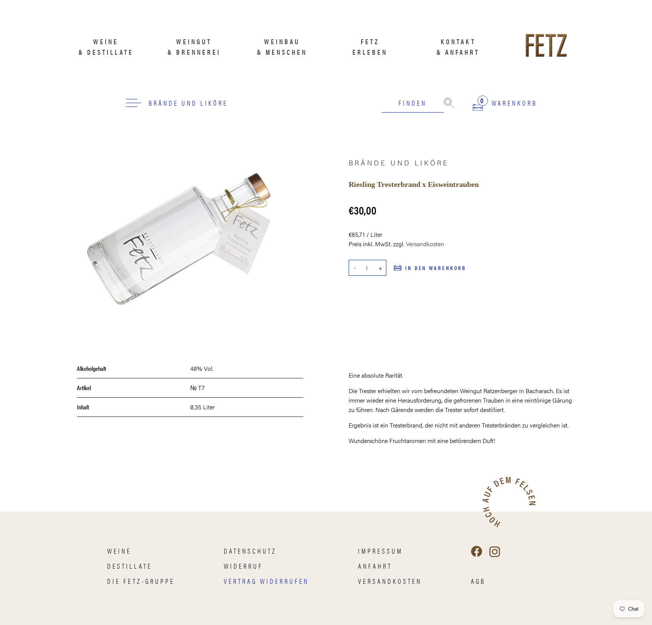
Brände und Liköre (188, 103)
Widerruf (243, 566)
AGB (478, 581)
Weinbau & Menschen (282, 47)
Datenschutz (250, 551)
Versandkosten (425, 243)
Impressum (380, 551)
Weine (119, 551)
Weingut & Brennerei (194, 47)
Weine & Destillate (106, 47)
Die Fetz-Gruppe (141, 581)
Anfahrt (375, 566)
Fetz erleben (370, 47)
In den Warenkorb (435, 268)
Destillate (129, 566)
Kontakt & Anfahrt (458, 47)
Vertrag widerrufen (266, 581)
